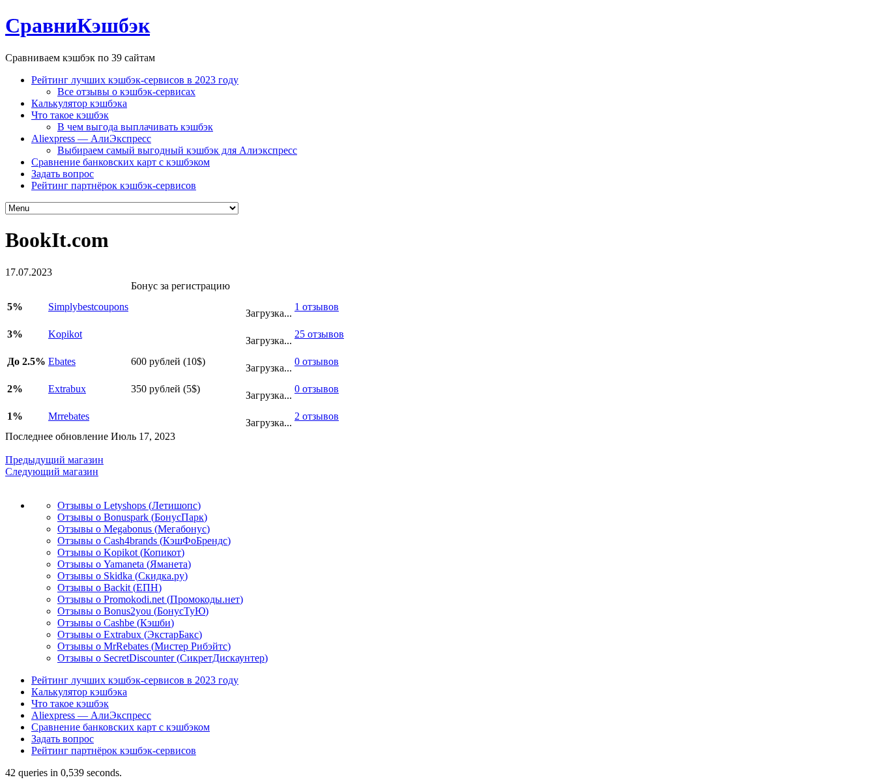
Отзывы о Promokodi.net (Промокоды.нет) (150, 599)
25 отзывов (319, 334)
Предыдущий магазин (54, 459)
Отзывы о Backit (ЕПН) (109, 587)
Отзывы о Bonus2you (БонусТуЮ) (132, 611)
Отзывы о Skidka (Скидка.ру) (122, 575)
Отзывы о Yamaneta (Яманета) (124, 564)
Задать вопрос (62, 173)
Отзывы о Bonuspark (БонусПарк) (132, 517)
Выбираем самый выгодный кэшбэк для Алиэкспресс (177, 150)
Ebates (62, 361)
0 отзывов (316, 361)
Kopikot (65, 334)
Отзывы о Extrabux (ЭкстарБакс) (129, 634)
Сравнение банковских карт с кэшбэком (120, 161)
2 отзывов (316, 416)
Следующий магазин (51, 471)
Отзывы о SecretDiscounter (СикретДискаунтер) (162, 657)
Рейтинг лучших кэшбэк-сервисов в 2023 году (134, 79)
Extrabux (67, 388)
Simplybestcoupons (88, 306)
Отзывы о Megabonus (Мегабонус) (133, 528)
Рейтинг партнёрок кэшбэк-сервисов (113, 185)
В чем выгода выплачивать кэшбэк (135, 126)
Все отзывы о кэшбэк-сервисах (126, 91)
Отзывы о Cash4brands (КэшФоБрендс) (144, 540)
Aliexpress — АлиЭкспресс (91, 138)
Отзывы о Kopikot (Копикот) (120, 552)
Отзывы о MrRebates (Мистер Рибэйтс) (144, 646)
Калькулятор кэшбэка (79, 103)
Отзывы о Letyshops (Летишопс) (129, 505)
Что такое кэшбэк (70, 115)
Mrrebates (68, 416)
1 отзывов (316, 306)
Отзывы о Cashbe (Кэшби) (115, 622)
